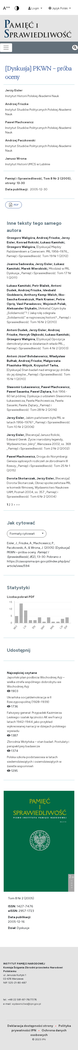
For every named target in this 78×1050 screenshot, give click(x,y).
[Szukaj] (75, 47)
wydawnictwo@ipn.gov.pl (26, 1003)
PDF (16, 204)
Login (35, 8)
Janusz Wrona (15, 158)
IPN (44, 1039)
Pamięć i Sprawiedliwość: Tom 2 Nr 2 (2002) (39, 448)
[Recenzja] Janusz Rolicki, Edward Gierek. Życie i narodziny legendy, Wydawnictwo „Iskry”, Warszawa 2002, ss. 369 (39, 439)
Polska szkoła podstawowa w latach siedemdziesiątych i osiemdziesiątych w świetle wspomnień (34, 761)
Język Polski (59, 8)
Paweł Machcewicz (19, 122)
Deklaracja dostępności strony (32, 1026)
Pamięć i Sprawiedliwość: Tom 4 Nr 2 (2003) (37, 348)
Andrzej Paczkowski (20, 140)
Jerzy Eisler (14, 90)
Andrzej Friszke (17, 104)
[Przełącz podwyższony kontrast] (17, 8)
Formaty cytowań (22, 534)
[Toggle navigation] (6, 47)
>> (18, 504)
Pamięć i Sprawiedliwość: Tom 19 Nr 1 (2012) (37, 256)
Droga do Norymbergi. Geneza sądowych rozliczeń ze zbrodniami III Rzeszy (37, 461)
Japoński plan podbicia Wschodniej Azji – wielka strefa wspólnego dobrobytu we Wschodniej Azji (36, 682)
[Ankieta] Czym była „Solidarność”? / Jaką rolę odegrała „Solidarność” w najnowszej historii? (36, 313)
